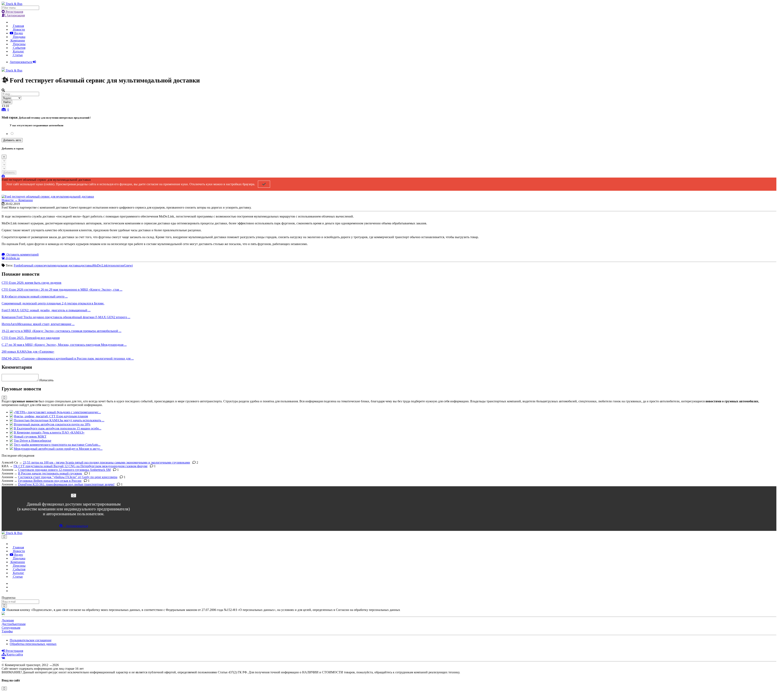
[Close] (73, 495)
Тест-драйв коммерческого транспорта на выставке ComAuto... (57, 444)
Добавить (9, 172)
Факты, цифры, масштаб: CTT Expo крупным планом (51, 416)
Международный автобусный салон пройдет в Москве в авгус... (58, 448)
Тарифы (7, 631)
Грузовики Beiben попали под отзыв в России (49, 480)
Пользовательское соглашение (30, 640)
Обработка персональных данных (33, 644)
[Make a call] (11, 590)
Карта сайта (14, 654)
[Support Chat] (11, 587)
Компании (17, 40)
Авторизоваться (21, 62)
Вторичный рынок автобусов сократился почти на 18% (52, 424)
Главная (18, 26)
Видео (18, 33)
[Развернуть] (4, 398)
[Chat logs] (11, 583)
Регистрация (14, 11)
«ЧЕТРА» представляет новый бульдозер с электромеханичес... (57, 412)
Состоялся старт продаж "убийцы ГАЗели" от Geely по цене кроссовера (67, 477)
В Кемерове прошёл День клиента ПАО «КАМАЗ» (49, 432)
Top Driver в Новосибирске (32, 440)
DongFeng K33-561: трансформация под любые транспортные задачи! (66, 484)
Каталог (18, 51)
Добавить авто (12, 140)
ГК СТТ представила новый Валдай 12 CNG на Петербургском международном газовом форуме (80, 466)
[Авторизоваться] (3, 176)
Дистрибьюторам (14, 624)
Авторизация (15, 15)
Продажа (18, 37)
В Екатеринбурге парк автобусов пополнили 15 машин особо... (57, 428)
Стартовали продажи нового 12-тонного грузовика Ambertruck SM (64, 469)
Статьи (17, 55)
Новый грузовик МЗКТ (30, 436)
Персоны (19, 44)
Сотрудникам (11, 627)
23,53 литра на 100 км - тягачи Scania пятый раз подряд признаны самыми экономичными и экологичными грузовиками (106, 462)
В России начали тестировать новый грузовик (50, 473)
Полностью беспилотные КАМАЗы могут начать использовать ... (59, 420)
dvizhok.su (12, 258)
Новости (18, 29)
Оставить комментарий (22, 254)
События (18, 47)
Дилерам (8, 620)
